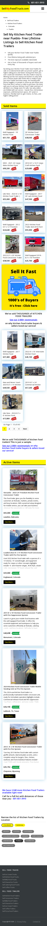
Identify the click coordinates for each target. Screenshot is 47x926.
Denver (25, 836)
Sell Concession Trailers (10, 898)
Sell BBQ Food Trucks (9, 880)
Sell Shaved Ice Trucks (10, 882)
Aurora (16, 831)
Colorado (7, 825)
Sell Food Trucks (10, 870)
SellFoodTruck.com (15, 8)
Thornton (30, 841)
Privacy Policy (21, 922)
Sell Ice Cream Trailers (10, 906)
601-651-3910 (36, 2)
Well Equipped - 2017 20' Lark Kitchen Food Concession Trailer (33, 196)
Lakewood (7, 841)
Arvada (6, 831)
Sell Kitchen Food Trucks (10, 877)
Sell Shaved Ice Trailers (10, 903)
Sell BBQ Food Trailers (9, 901)
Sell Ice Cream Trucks (9, 874)
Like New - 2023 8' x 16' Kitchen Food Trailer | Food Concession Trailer (12, 196)
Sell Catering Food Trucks (11, 885)
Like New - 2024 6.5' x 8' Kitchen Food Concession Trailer (11, 415)
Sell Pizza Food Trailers (10, 911)
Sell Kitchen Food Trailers (11, 896)
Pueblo (18, 841)
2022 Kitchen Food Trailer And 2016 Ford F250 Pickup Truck (33, 226)
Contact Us (36, 922)
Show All (19, 825)
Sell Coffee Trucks (8, 887)
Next (25, 429)
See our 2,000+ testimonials (23, 319)
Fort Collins (37, 836)
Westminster (8, 845)
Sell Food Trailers (11, 891)
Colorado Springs (10, 836)
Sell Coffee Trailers (8, 909)
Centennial (28, 831)
